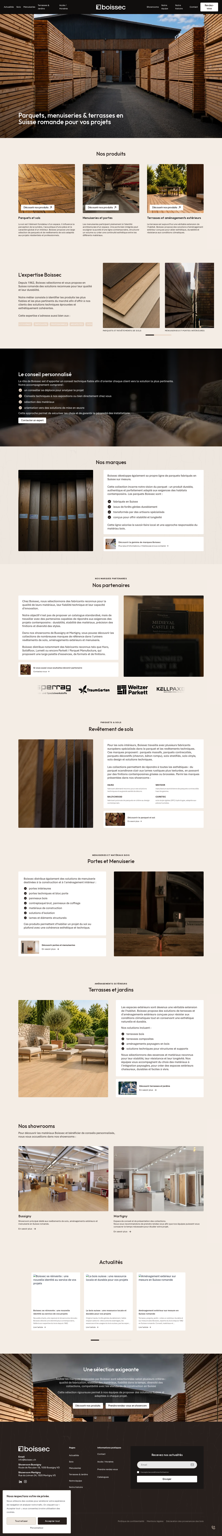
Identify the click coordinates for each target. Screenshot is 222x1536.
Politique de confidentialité (131, 1521)
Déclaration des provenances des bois (185, 1521)
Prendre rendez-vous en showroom (127, 1405)
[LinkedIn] (20, 1481)
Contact (194, 7)
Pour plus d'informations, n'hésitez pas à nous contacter (142, 546)
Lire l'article (38, 1327)
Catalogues (103, 1477)
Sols (18, 7)
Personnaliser (36, 1528)
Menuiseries (29, 7)
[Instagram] (25, 1481)
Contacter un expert (32, 420)
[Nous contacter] (213, 1527)
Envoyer (167, 1479)
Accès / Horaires (63, 7)
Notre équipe (164, 7)
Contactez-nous (40, 671)
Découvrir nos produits (36, 207)
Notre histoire (179, 7)
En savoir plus (133, 821)
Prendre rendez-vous (107, 1469)
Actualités (9, 7)
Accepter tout (52, 1521)
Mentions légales (155, 1521)
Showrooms (153, 7)
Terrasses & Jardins (43, 7)
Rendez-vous (209, 7)
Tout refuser (21, 1521)
